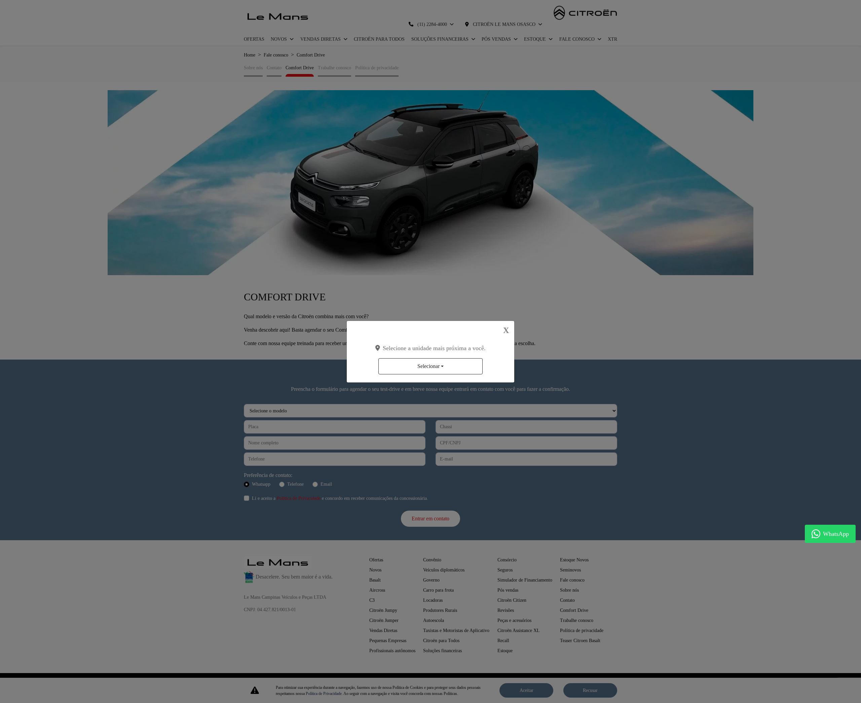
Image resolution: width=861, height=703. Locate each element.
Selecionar (428, 366)
